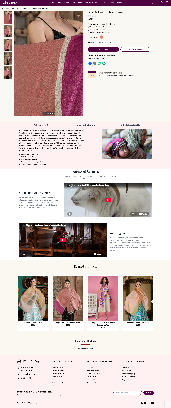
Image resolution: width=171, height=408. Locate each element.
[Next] (82, 63)
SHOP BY (102, 3)
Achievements (91, 383)
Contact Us (125, 368)
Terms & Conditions (93, 374)
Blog (123, 380)
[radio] (101, 37)
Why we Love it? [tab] (41, 125)
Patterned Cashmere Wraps (23, 8)
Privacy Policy (91, 377)
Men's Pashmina (57, 377)
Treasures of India (58, 383)
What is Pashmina (93, 371)
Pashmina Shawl (57, 368)
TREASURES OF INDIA (91, 3)
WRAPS (59, 3)
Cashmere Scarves (58, 374)
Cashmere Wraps (9, 8)
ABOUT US (111, 3)
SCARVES (66, 3)
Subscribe (148, 393)
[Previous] (15, 63)
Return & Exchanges (128, 377)
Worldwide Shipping (128, 374)
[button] (152, 301)
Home (54, 380)
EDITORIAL (120, 3)
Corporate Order (92, 380)
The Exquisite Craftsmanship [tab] (85, 125)
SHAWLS (51, 3)
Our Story (90, 368)
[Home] (2, 8)
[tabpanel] (85, 147)
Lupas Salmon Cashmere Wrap (40, 8)
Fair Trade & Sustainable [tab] (130, 125)
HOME (80, 3)
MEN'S (74, 3)
